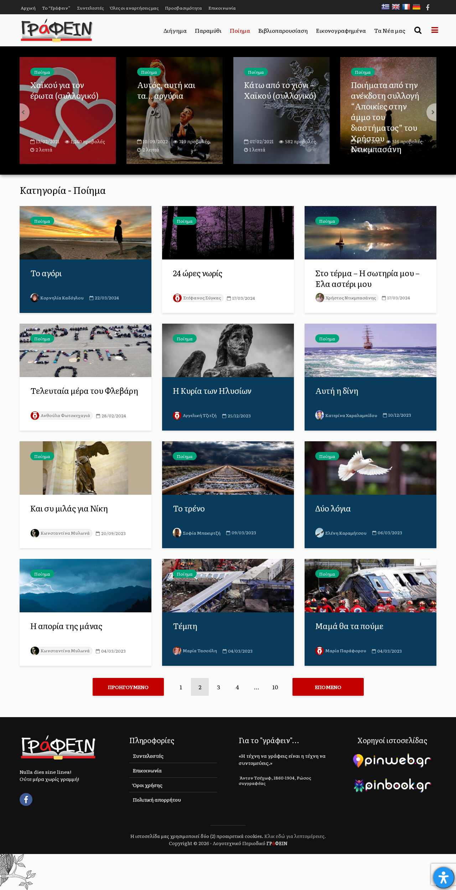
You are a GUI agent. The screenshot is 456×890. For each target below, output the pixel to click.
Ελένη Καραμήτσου (346, 533)
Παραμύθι (208, 30)
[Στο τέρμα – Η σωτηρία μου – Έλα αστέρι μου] (370, 231)
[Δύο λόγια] (370, 467)
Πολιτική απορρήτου (157, 799)
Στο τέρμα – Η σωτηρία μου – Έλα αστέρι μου (367, 278)
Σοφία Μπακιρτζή (202, 533)
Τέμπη (185, 626)
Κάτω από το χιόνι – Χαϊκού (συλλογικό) (173, 90)
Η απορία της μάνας (66, 626)
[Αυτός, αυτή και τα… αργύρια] (68, 109)
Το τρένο (189, 508)
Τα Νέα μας (389, 30)
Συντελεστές (90, 8)
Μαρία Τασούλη (200, 650)
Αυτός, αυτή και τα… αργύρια (59, 90)
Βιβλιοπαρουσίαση (283, 30)
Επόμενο (328, 686)
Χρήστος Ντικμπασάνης (351, 297)
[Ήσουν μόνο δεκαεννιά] (388, 109)
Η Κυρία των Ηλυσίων (212, 390)
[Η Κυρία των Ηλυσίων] (228, 349)
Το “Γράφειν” (56, 8)
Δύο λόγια (333, 508)
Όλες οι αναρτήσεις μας (134, 8)
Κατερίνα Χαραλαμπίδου (351, 415)
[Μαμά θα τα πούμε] (370, 584)
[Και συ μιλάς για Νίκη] (85, 467)
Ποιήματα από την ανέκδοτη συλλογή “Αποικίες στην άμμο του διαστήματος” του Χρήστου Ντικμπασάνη (278, 116)
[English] (398, 7)
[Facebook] (26, 799)
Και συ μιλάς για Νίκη (69, 508)
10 (275, 687)
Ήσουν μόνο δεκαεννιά (373, 90)
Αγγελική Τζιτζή (200, 415)
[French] (408, 7)
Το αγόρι (46, 273)
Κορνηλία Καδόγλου (62, 297)
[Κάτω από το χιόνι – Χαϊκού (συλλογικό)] (174, 109)
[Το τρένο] (228, 467)
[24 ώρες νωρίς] (228, 231)
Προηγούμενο (128, 686)
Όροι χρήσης (147, 784)
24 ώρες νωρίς (197, 273)
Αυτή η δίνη (336, 390)
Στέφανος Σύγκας (202, 297)
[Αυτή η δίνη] (370, 349)
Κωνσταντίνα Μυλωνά (65, 533)
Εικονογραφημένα (341, 30)
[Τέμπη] (228, 584)
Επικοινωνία (222, 8)
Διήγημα (175, 30)
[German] (418, 7)
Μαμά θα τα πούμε (349, 626)
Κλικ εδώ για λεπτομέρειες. (295, 836)
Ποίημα (240, 30)
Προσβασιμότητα (183, 8)
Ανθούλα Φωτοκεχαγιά (65, 415)
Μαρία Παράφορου (345, 650)
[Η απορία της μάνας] (85, 584)
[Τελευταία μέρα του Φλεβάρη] (85, 349)
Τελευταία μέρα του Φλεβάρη (84, 390)
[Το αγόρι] (85, 231)
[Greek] (387, 7)
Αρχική (28, 8)
